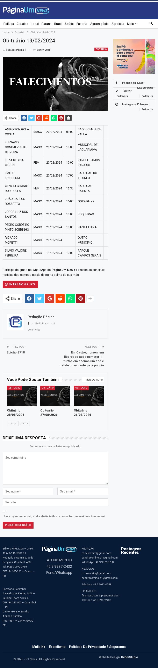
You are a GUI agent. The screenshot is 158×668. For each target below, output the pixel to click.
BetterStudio (129, 657)
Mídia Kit (38, 647)
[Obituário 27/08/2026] (55, 396)
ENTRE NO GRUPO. (22, 284)
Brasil (58, 24)
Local (35, 24)
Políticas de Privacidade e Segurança (97, 647)
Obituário (101, 49)
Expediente (57, 647)
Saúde (69, 24)
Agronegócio (99, 24)
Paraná (47, 24)
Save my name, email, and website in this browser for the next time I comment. (55, 516)
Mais (130, 24)
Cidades (22, 24)
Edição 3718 (16, 352)
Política (8, 24)
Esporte (82, 24)
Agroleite (118, 24)
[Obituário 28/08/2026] (22, 396)
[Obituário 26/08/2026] (89, 396)
